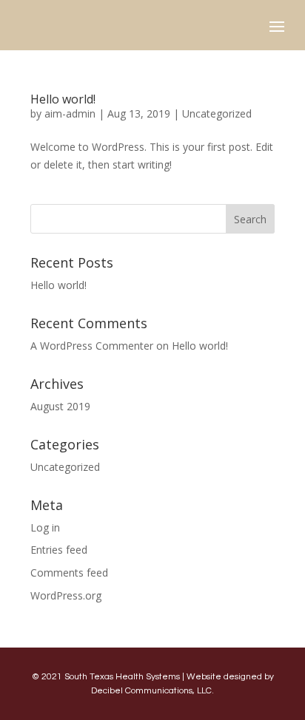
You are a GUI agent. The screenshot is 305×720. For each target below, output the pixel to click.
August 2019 (60, 406)
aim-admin (69, 113)
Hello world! (62, 99)
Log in (45, 527)
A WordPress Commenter (91, 346)
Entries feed (58, 550)
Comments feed (69, 573)
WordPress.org (65, 595)
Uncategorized (217, 113)
